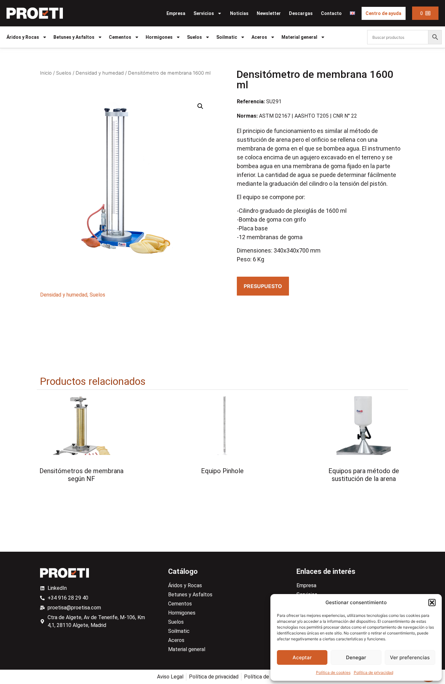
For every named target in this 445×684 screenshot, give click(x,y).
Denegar (356, 657)
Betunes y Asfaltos (73, 37)
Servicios (204, 13)
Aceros (259, 37)
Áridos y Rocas (23, 37)
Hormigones (159, 37)
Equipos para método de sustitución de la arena (363, 475)
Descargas (301, 13)
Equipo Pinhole (222, 471)
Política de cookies (333, 672)
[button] (432, 602)
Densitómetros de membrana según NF (81, 475)
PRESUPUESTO (263, 286)
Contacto (331, 13)
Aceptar (302, 657)
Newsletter (269, 13)
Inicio (46, 73)
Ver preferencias (410, 657)
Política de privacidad (373, 672)
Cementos (120, 37)
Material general (299, 37)
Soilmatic (226, 37)
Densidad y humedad (100, 73)
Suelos (194, 37)
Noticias (239, 13)
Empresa (175, 13)
